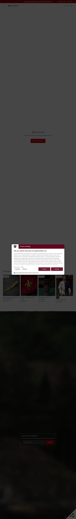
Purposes (17, 269)
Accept (57, 269)
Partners (25, 269)
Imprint (22, 267)
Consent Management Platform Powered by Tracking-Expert (27, 272)
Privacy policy (17, 267)
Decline (44, 269)
